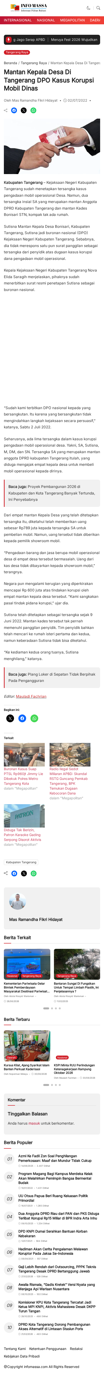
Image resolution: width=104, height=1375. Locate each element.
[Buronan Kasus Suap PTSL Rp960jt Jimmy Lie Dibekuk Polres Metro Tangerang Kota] (24, 755)
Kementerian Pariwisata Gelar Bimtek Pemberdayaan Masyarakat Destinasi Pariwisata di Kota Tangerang (26, 989)
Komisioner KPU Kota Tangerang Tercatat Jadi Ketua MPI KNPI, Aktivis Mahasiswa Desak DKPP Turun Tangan (57, 1306)
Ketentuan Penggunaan (47, 1349)
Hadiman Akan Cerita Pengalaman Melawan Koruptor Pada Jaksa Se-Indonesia (53, 1251)
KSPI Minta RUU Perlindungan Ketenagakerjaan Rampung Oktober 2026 (74, 1069)
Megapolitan (72, 20)
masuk (34, 1123)
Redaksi (76, 1349)
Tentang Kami (15, 1349)
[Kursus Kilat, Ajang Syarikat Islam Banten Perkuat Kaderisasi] (27, 1058)
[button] (88, 8)
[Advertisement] (52, 347)
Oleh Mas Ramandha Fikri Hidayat (31, 100)
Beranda (10, 63)
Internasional (18, 20)
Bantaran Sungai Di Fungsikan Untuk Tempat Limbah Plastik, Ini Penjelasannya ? (76, 987)
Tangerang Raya (17, 52)
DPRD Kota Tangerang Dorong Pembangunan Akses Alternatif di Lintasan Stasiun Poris (54, 1326)
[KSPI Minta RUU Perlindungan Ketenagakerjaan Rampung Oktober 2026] (77, 1058)
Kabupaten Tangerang (21, 862)
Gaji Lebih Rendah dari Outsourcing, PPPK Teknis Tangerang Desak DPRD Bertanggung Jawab (57, 1269)
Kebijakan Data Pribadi (22, 1356)
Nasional (46, 20)
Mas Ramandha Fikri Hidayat (35, 919)
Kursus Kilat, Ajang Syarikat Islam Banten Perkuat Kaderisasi (27, 1067)
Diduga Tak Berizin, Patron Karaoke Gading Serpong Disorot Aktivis (22, 835)
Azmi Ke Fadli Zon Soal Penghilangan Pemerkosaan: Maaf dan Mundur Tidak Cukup (55, 1158)
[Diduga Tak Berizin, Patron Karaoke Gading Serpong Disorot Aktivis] (24, 816)
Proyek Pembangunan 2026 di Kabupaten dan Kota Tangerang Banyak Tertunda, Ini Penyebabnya (51, 493)
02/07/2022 (77, 100)
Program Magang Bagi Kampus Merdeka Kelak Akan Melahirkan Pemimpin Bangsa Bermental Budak (55, 1178)
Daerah (97, 20)
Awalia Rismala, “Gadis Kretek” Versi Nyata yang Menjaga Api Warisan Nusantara (56, 1286)
